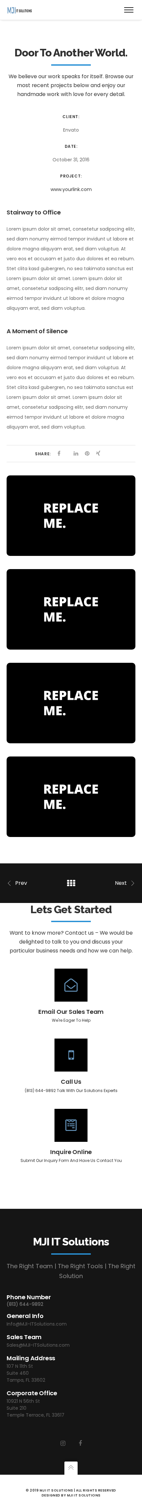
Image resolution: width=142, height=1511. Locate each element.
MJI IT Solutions (84, 1495)
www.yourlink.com (71, 189)
